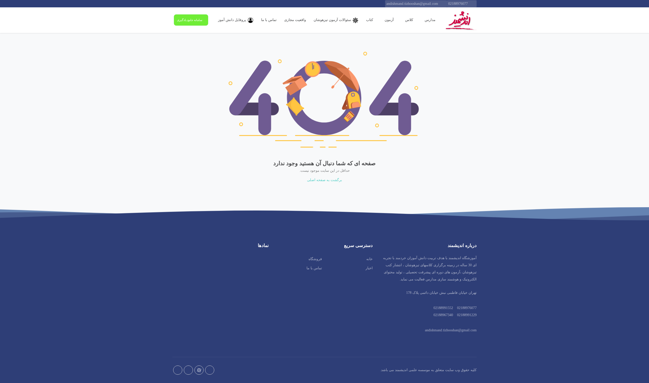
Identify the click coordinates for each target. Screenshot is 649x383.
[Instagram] (177, 370)
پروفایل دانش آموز (232, 20)
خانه (369, 259)
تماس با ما (269, 20)
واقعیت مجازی (295, 20)
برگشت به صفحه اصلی (324, 180)
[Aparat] (199, 370)
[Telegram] (188, 370)
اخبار (369, 268)
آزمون (389, 20)
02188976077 (458, 4)
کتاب (369, 20)
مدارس (430, 20)
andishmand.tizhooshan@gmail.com (412, 4)
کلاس (408, 20)
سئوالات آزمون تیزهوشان (332, 20)
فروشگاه (315, 259)
